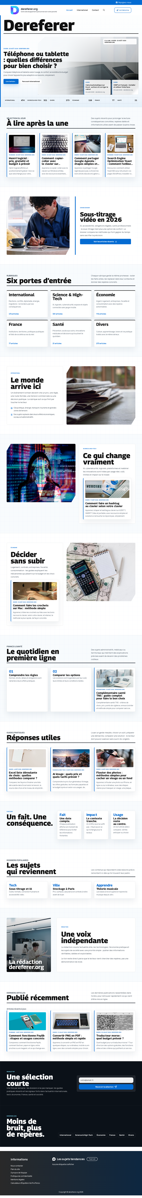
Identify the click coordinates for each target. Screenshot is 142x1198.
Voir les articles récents (104, 241)
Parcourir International (31, 81)
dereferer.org (29, 9)
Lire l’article (11, 81)
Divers (131, 1135)
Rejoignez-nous (124, 2)
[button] (104, 10)
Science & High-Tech (84, 1135)
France (112, 1135)
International (82, 10)
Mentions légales (17, 1179)
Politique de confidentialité (21, 1176)
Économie (101, 1135)
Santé (121, 1135)
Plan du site (15, 1169)
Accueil (69, 10)
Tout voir (92, 1159)
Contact (95, 10)
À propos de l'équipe (19, 1172)
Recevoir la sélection (104, 1087)
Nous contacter (17, 1165)
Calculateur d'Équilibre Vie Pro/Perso (25, 1183)
